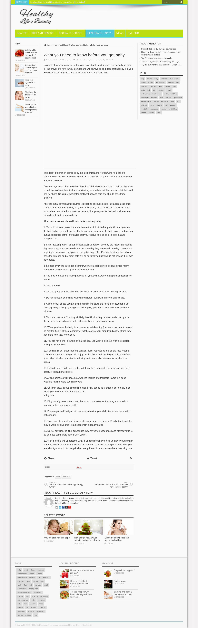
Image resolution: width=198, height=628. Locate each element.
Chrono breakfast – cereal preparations (79, 582)
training (172, 105)
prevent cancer (146, 101)
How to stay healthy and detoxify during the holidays (87, 538)
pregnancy (178, 97)
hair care (161, 90)
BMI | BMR (133, 33)
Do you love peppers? (124, 570)
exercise (144, 86)
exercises (153, 86)
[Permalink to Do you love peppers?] (108, 577)
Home (49, 45)
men (161, 97)
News (119, 33)
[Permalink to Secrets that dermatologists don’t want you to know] (19, 72)
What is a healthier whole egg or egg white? (66, 485)
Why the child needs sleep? (57, 537)
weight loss (173, 109)
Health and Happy (99, 33)
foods (143, 90)
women (143, 113)
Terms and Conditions (58, 625)
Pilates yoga (120, 581)
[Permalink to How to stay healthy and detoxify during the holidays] (88, 534)
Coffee (150, 82)
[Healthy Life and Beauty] (34, 22)
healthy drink (145, 94)
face (160, 86)
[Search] (181, 2)
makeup (154, 97)
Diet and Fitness (42, 33)
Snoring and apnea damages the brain (123, 593)
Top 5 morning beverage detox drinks (156, 58)
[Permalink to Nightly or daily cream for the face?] (19, 99)
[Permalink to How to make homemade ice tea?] (64, 577)
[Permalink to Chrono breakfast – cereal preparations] (64, 588)
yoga (158, 113)
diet (177, 82)
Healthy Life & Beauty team (62, 60)
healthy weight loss (170, 94)
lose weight (145, 97)
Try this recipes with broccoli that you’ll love (81, 593)
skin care (144, 105)
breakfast (164, 79)
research (164, 101)
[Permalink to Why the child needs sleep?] (58, 534)
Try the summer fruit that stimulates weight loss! (161, 65)
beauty (149, 79)
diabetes (171, 82)
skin (178, 101)
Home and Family (96, 60)
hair (154, 90)
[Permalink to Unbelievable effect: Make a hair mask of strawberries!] (19, 57)
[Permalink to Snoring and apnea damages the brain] (108, 598)
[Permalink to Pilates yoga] (108, 588)
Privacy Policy (75, 625)
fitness (167, 86)
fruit (148, 90)
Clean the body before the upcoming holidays (117, 538)
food (174, 86)
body (156, 79)
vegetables (154, 109)
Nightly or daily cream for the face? (31, 94)
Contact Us (87, 625)
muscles (168, 97)
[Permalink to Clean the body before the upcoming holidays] (119, 534)
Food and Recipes (70, 33)
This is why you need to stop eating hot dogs (160, 61)
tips (166, 105)
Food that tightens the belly (30, 82)
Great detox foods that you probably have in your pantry (111, 485)
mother (66, 476)
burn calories (174, 79)
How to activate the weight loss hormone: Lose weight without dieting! (57, 2)
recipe (156, 101)
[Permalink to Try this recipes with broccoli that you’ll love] (64, 598)
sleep (152, 105)
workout (151, 113)
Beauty (22, 33)
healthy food (156, 94)
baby (58, 476)
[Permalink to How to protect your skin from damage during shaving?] (19, 111)
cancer (143, 82)
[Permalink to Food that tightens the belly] (19, 87)
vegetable (144, 109)
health (169, 90)
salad (172, 101)
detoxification (160, 82)
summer (159, 105)
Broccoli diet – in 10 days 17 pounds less (158, 49)
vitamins (164, 109)
